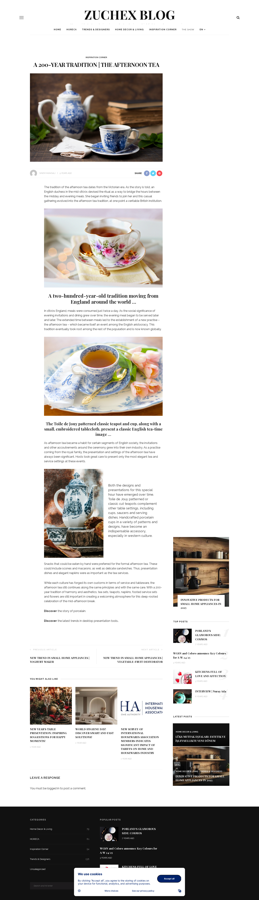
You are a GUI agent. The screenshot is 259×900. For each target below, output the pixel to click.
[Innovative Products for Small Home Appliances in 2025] (201, 766)
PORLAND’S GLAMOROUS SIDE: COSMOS (208, 635)
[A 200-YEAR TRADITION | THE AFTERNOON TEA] (96, 117)
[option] (201, 575)
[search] (238, 17)
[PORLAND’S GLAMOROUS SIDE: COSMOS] (182, 635)
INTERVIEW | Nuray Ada (210, 691)
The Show (188, 29)
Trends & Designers (96, 29)
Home (57, 29)
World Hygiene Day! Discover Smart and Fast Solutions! (94, 733)
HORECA (71, 29)
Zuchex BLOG (129, 14)
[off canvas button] (21, 17)
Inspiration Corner (163, 29)
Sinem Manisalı (47, 173)
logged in (53, 788)
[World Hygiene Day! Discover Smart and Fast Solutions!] (96, 705)
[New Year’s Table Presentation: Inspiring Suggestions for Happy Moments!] (51, 705)
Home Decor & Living (129, 29)
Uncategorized (59, 869)
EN (201, 29)
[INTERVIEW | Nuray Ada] (182, 696)
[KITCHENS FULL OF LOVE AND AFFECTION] (182, 676)
